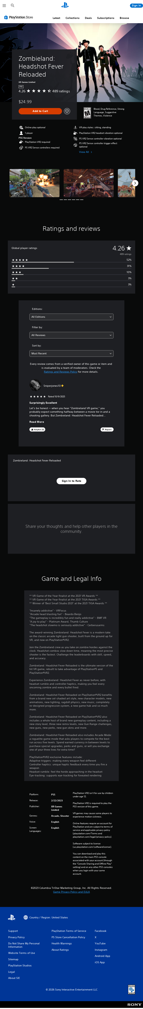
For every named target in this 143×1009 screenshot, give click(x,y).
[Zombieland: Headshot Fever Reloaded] (34, 183)
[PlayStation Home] (65, 5)
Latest (56, 18)
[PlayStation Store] (19, 17)
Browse (124, 18)
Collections (73, 18)
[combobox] (71, 317)
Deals (88, 18)
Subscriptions (105, 18)
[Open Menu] (4, 5)
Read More (36, 421)
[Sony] (134, 1007)
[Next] (135, 183)
